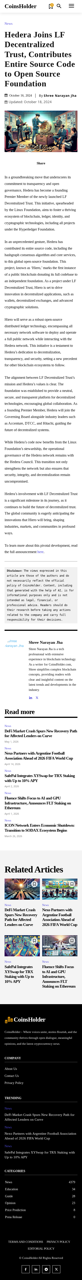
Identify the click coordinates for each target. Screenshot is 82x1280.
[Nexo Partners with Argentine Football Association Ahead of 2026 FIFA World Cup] (59, 889)
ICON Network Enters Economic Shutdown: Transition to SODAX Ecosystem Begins (39, 828)
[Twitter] (35, 173)
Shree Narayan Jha (60, 96)
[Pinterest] (46, 173)
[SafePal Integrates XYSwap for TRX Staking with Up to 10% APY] (22, 945)
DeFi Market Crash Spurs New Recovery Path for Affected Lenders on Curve (41, 733)
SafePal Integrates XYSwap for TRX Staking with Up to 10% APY (19, 974)
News (9, 23)
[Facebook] (25, 173)
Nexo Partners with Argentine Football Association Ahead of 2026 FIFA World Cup (39, 755)
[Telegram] (46, 1269)
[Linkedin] (30, 696)
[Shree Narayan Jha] (15, 669)
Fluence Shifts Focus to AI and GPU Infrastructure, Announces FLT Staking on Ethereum (38, 803)
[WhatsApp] (56, 173)
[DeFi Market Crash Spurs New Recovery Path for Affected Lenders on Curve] (22, 889)
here (40, 552)
